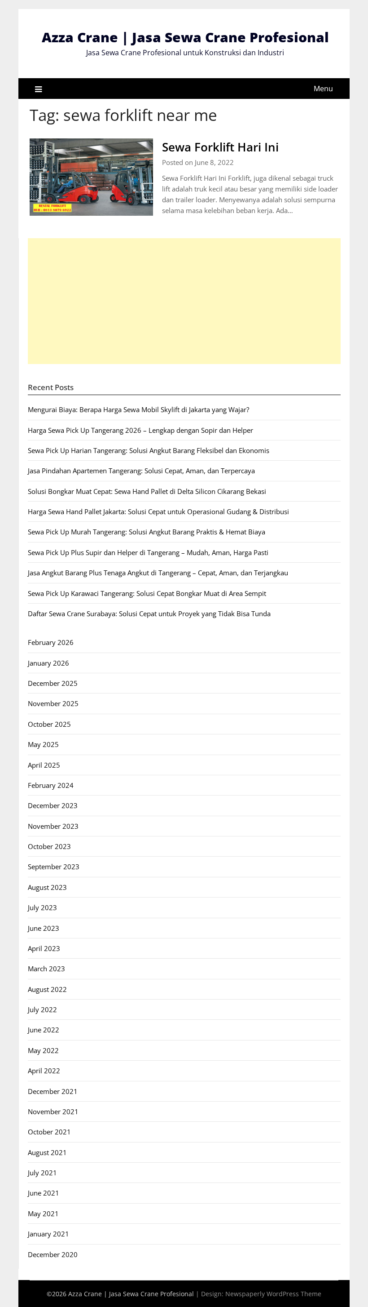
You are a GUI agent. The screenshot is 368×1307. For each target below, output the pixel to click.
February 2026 (51, 642)
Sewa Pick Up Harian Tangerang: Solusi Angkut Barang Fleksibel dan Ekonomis (148, 450)
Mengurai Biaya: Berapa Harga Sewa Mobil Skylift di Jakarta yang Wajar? (138, 409)
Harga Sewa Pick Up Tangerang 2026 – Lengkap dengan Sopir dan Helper (140, 430)
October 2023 (49, 846)
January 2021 (48, 1233)
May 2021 (43, 1213)
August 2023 (47, 887)
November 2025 (53, 703)
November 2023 (53, 826)
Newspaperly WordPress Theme (273, 1293)
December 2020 (53, 1254)
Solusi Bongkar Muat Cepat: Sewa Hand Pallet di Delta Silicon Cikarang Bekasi (147, 491)
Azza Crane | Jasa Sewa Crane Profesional (185, 37)
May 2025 (43, 744)
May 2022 (43, 1050)
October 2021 (49, 1131)
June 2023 (43, 928)
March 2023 (46, 968)
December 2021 (53, 1091)
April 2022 (44, 1070)
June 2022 (43, 1029)
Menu (323, 88)
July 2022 (42, 1009)
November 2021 (53, 1111)
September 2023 (53, 866)
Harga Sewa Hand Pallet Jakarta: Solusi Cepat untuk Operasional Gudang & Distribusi (158, 511)
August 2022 (47, 989)
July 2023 (42, 907)
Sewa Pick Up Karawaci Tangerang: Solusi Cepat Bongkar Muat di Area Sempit (147, 593)
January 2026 (48, 662)
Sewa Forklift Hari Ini (220, 147)
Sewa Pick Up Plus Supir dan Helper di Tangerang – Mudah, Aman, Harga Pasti (148, 552)
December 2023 (53, 805)
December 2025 (53, 683)
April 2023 (44, 948)
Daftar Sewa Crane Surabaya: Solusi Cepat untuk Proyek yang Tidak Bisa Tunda (149, 613)
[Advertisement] (184, 301)
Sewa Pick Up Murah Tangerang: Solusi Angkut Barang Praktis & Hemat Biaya (146, 531)
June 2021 (43, 1192)
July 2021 (42, 1172)
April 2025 (44, 764)
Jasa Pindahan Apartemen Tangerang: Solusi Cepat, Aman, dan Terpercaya (141, 470)
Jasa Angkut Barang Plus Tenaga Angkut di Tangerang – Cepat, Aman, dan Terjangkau (158, 572)
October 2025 (49, 724)
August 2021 (47, 1152)
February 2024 (51, 785)
